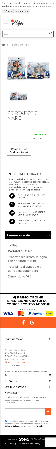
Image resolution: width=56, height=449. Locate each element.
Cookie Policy (10, 444)
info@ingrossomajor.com (18, 362)
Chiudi (8, 11)
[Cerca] (51, 33)
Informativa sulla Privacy (30, 444)
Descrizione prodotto (18, 235)
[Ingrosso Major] (18, 23)
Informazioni (22, 11)
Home (5, 45)
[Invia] (48, 411)
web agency (12, 439)
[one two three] (6, 22)
